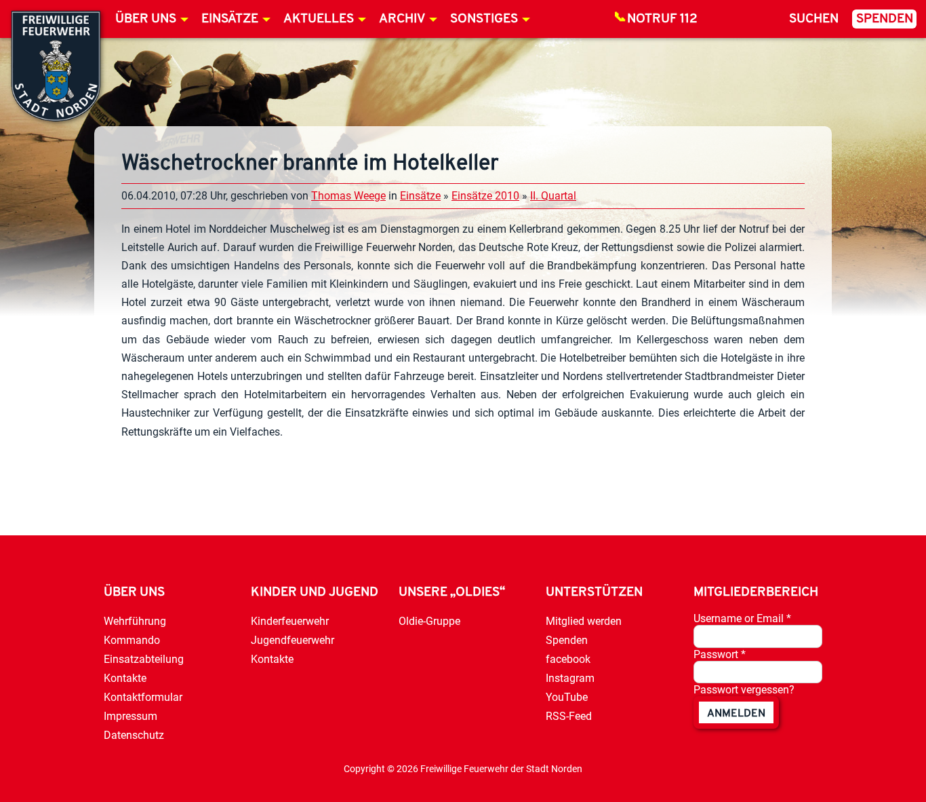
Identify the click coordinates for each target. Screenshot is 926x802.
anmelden (736, 713)
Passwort (719, 654)
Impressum (130, 716)
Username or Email (742, 618)
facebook (568, 659)
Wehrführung (135, 621)
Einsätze (229, 19)
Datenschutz (134, 735)
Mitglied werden (584, 621)
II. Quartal (553, 195)
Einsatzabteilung (144, 659)
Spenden (884, 19)
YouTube (567, 697)
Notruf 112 (662, 19)
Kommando (132, 640)
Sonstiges (484, 19)
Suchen (814, 19)
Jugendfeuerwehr (292, 640)
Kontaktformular (143, 697)
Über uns (145, 19)
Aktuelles (318, 19)
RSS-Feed (569, 716)
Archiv (402, 19)
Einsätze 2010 (485, 195)
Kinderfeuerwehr (290, 621)
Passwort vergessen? (743, 689)
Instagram (570, 678)
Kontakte (125, 678)
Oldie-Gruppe (429, 621)
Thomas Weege (348, 195)
